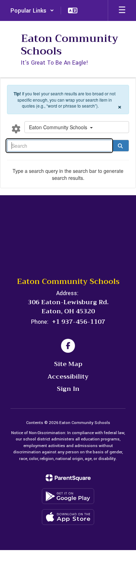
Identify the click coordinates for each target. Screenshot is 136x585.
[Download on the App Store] (68, 517)
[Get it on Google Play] (68, 496)
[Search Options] (16, 128)
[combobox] (76, 127)
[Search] (120, 146)
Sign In (68, 388)
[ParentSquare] (68, 478)
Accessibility (68, 376)
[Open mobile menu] (122, 10)
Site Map (68, 364)
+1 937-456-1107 (78, 321)
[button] (32, 10)
